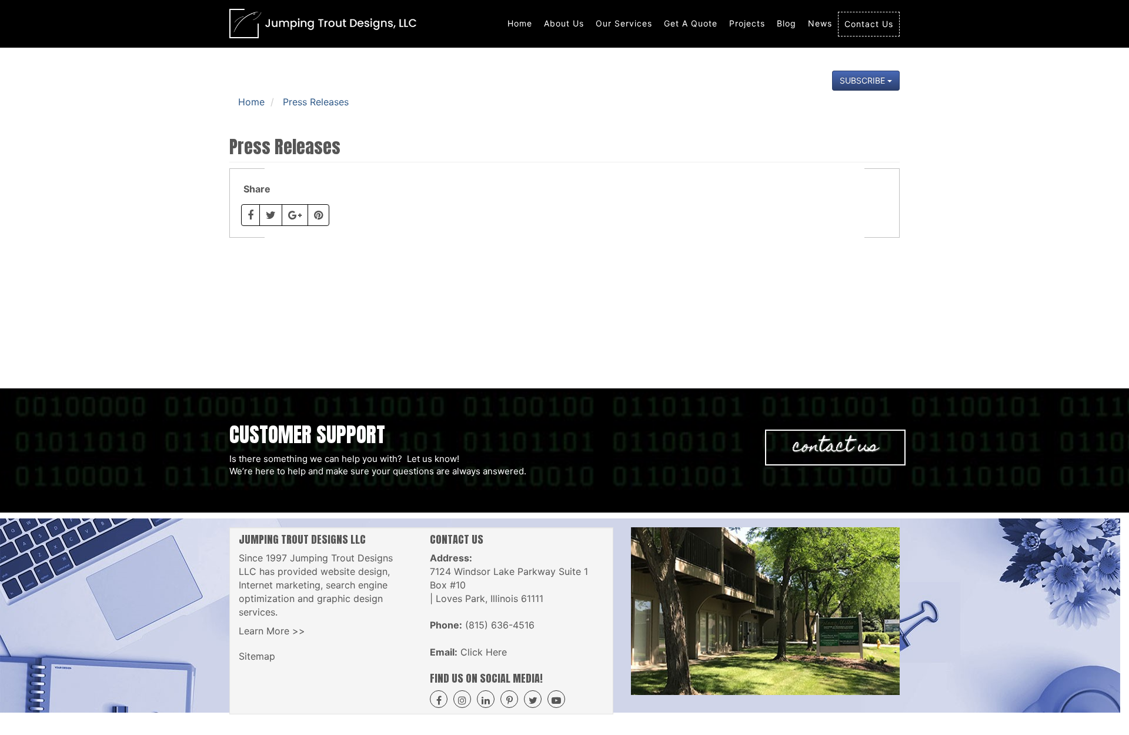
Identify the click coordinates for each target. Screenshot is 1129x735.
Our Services (624, 23)
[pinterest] (509, 699)
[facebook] (438, 699)
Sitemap (257, 656)
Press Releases (316, 102)
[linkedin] (486, 699)
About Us (564, 23)
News (820, 23)
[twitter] (533, 699)
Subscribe (863, 80)
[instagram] (462, 699)
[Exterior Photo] (765, 610)
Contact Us (868, 24)
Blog (786, 23)
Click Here (483, 652)
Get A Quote (690, 23)
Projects (747, 23)
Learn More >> (272, 631)
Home (519, 23)
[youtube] (556, 699)
